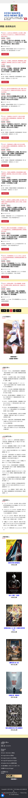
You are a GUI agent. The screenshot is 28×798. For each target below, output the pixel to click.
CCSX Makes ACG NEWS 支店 (13, 14)
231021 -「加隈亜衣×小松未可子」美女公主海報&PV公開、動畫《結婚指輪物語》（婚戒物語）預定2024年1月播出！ (14, 125)
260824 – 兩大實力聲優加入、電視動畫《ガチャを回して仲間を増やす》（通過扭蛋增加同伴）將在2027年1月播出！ (14, 397)
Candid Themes (15, 794)
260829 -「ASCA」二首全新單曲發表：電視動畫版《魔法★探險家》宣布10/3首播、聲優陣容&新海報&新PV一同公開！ (14, 372)
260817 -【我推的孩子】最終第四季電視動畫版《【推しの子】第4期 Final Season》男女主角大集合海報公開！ (14, 427)
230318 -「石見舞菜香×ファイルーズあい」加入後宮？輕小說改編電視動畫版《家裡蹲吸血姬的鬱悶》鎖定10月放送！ (14, 264)
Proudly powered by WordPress (10, 792)
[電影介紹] (14, 561)
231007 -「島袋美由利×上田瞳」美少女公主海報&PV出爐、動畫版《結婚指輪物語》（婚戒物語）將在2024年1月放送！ (14, 153)
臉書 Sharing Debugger (8, 768)
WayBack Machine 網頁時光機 (9, 763)
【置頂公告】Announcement (15, 528)
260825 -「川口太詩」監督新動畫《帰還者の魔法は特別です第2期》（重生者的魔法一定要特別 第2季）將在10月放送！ (14, 391)
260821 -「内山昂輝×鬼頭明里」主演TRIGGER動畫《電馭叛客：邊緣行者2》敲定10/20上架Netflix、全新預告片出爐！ (14, 415)
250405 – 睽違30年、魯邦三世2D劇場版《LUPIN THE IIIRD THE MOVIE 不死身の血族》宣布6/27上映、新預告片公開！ (14, 517)
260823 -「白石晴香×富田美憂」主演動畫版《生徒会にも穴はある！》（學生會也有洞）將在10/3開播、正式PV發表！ (14, 403)
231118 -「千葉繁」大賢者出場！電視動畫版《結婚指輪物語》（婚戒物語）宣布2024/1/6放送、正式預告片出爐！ (13, 69)
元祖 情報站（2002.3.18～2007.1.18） (11, 765)
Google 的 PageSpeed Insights (9, 760)
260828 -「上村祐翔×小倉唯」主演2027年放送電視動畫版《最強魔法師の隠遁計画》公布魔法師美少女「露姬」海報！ (14, 378)
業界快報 (3, 288)
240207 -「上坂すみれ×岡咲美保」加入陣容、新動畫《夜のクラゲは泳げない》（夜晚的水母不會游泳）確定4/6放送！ (14, 42)
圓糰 (5, 521)
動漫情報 (3, 38)
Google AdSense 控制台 (8, 755)
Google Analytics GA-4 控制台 (9, 758)
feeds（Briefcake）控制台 (8, 753)
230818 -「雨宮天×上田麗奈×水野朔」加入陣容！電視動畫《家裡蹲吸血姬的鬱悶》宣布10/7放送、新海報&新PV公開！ (13, 209)
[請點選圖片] (14, 777)
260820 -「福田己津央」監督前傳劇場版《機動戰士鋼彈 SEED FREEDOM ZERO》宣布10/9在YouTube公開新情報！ (14, 421)
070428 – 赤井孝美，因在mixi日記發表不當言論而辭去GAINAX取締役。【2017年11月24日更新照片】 (14, 505)
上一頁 (3, 310)
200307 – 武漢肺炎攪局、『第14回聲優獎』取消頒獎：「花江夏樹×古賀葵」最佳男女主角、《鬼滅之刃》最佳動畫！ (13, 292)
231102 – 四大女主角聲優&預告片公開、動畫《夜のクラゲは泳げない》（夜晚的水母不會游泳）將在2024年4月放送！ (14, 97)
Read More (5, 54)
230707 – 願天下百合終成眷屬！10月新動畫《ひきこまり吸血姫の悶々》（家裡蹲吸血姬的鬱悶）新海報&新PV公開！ (14, 237)
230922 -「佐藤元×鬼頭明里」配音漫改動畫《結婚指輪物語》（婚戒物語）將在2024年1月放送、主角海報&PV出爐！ (14, 181)
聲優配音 (8, 38)
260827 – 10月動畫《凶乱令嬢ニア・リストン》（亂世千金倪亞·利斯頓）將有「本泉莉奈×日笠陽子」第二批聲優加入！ (14, 384)
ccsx (5, 503)
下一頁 (18, 310)
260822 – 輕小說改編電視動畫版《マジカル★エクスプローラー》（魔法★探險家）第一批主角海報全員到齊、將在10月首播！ (14, 409)
